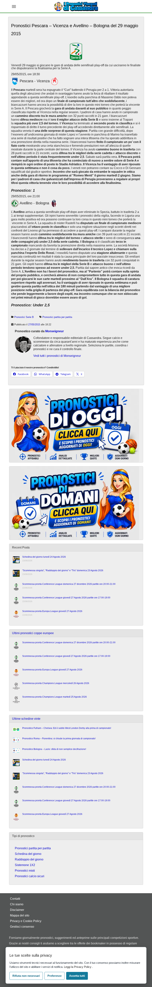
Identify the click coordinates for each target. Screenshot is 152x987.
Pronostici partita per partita (57, 317)
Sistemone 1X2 (25, 865)
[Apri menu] (14, 6)
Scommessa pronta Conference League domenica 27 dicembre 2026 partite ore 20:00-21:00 (68, 584)
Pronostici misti (25, 870)
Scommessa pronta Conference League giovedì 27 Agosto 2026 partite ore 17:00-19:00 (66, 597)
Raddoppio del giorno (29, 859)
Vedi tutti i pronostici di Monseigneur (57, 355)
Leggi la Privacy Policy (78, 966)
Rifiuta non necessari (26, 975)
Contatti (15, 898)
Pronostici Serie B (24, 317)
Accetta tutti (77, 975)
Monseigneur (54, 331)
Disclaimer (17, 909)
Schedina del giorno (28, 853)
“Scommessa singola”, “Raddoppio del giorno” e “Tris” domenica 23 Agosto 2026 (62, 570)
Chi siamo (16, 904)
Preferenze (54, 975)
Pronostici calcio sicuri (29, 876)
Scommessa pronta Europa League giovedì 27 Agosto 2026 (52, 611)
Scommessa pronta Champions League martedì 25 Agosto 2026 (54, 697)
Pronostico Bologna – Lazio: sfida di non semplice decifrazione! (54, 749)
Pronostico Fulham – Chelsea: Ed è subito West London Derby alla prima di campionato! (66, 728)
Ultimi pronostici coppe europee (33, 633)
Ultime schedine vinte (26, 718)
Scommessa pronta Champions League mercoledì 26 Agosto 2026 (55, 683)
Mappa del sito (19, 915)
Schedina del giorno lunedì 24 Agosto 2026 (44, 557)
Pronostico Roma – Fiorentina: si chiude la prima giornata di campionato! (58, 738)
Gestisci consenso (22, 926)
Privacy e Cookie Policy (25, 921)
